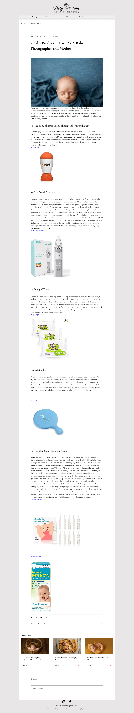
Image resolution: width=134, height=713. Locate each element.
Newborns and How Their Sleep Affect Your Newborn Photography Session (98, 659)
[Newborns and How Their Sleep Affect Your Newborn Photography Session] (99, 646)
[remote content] (48, 147)
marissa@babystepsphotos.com (66, 705)
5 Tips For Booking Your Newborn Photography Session (34, 659)
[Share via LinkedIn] (41, 618)
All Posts (23, 23)
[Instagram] (64, 702)
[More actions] (102, 37)
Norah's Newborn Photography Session (66, 659)
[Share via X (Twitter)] (36, 618)
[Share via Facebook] (32, 618)
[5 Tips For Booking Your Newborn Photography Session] (35, 646)
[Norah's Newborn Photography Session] (67, 646)
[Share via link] (46, 618)
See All (111, 635)
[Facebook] (70, 702)
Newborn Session (35, 23)
